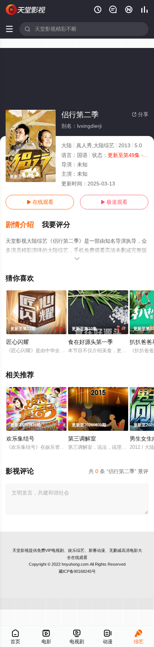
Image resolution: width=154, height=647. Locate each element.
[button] (24, 225)
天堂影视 (20, 550)
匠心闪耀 (17, 342)
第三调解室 (82, 438)
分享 (140, 114)
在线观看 (40, 202)
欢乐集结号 (20, 438)
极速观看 (114, 202)
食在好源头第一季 (90, 342)
